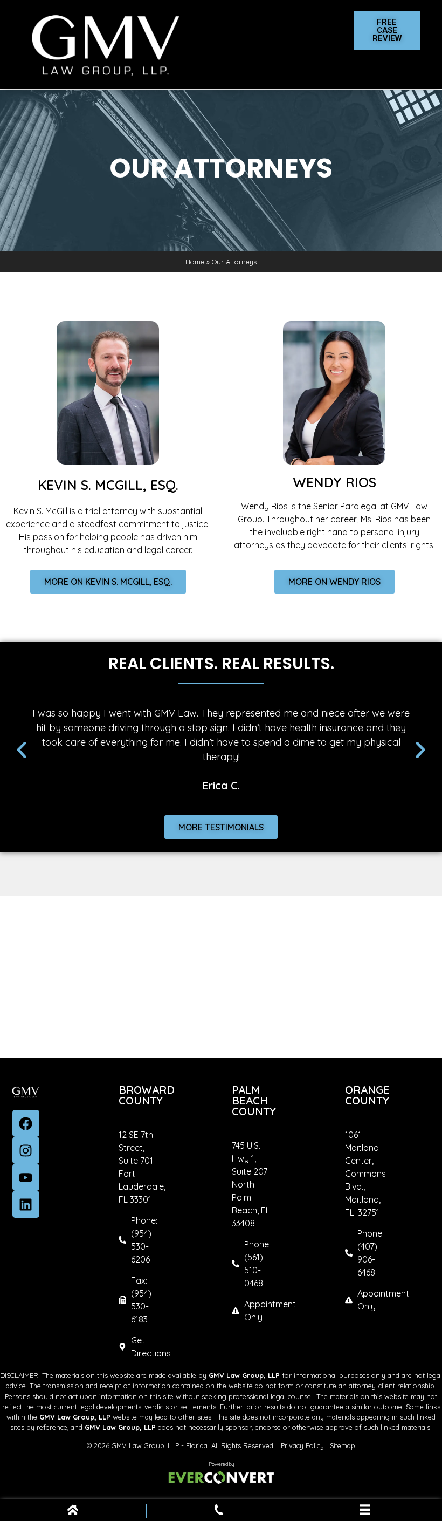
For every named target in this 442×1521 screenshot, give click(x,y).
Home (194, 261)
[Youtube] (25, 1177)
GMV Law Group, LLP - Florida (160, 1445)
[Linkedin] (25, 1204)
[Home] (72, 1511)
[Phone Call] (218, 1511)
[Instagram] (25, 1150)
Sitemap (342, 1445)
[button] (21, 750)
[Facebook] (25, 1123)
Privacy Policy (302, 1445)
